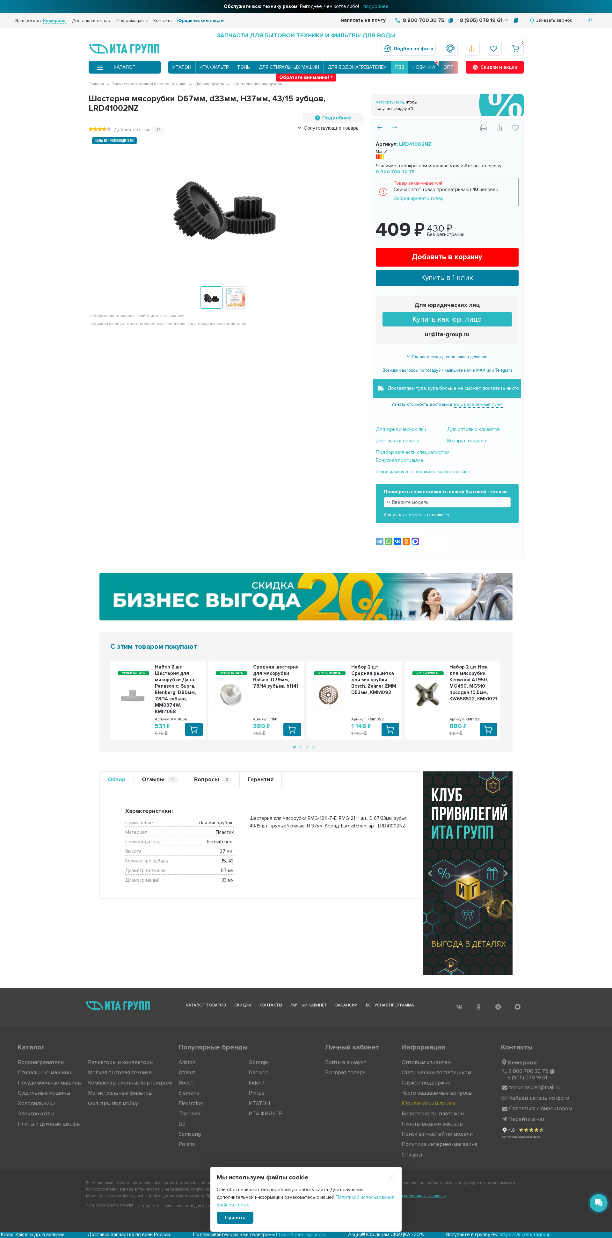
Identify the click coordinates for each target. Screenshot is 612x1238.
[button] (430, 873)
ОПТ (448, 67)
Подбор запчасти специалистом (412, 452)
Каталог (124, 67)
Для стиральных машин (289, 67)
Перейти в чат (526, 1119)
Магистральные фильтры (120, 1093)
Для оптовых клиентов (473, 429)
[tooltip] (451, 20)
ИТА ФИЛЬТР (214, 67)
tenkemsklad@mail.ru (534, 1087)
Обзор (117, 779)
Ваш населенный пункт (478, 404)
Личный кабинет (308, 1005)
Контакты (162, 20)
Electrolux (190, 1103)
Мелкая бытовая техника (120, 1072)
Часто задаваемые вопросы (437, 1093)
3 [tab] (307, 747)
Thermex (189, 1113)
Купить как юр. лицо (447, 319)
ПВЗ (399, 67)
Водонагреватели (41, 1062)
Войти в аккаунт (345, 1062)
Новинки (423, 67)
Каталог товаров (206, 1005)
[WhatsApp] (388, 541)
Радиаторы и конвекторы (120, 1062)
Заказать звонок (554, 20)
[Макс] (415, 541)
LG (181, 1123)
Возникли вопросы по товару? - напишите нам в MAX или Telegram (447, 370)
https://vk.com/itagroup (469, 1234)
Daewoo (259, 1072)
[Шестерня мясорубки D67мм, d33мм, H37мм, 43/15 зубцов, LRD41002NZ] (211, 297)
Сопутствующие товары (332, 128)
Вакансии (346, 1005)
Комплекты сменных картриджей (130, 1082)
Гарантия (260, 779)
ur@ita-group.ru (447, 334)
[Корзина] (516, 48)
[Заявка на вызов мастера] (450, 48)
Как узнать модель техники (414, 515)
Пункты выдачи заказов (432, 1123)
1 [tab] (294, 747)
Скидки (242, 1005)
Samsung (189, 1134)
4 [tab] (313, 747)
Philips (256, 1093)
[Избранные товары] (494, 48)
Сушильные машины (44, 1093)
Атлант (186, 1072)
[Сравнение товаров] (472, 48)
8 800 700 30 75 (423, 20)
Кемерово (522, 1062)
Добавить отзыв (132, 129)
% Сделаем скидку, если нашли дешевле (447, 356)
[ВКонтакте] (397, 541)
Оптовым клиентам (426, 1062)
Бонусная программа (399, 460)
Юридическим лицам (200, 20)
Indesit (257, 1082)
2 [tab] (300, 747)
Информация (130, 20)
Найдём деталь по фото (538, 1098)
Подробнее (336, 118)
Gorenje (258, 1062)
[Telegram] (379, 541)
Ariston (187, 1062)
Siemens (188, 1093)
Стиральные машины (45, 1072)
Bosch (185, 1082)
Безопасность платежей (433, 1113)
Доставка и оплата (92, 20)
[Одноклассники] (406, 541)
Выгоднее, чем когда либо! (306, 6)
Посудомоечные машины (50, 1082)
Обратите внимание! (304, 77)
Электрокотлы (36, 1113)
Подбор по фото (413, 49)
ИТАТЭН (181, 67)
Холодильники (36, 1103)
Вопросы (211, 779)
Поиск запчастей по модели (437, 1134)
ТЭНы (244, 67)
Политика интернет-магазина (439, 1144)
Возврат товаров (466, 441)
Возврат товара (345, 1072)
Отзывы (158, 779)
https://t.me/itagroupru (245, 1234)
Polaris (186, 1144)
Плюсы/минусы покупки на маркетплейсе (423, 472)
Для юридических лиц (447, 305)
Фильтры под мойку (113, 1103)
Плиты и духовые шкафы (49, 1123)
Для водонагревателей (357, 67)
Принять (235, 1217)
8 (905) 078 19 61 (482, 20)
